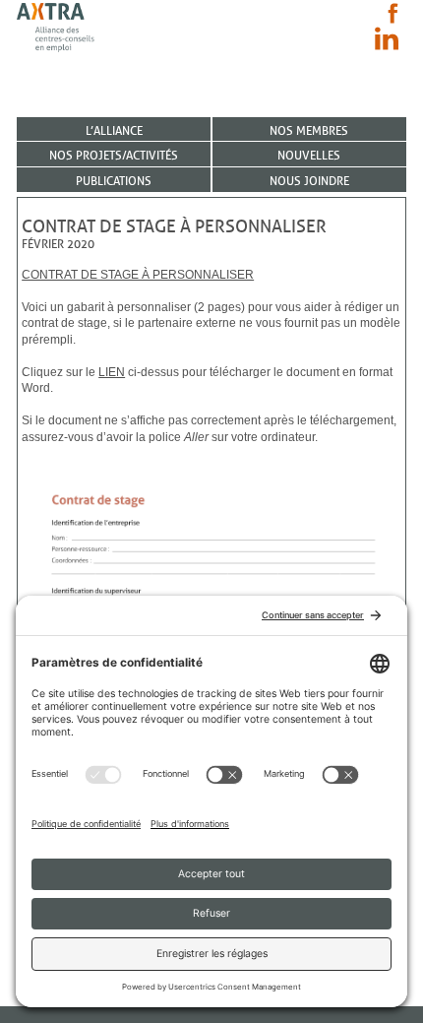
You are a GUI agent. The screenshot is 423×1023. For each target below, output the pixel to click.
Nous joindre (309, 180)
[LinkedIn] (386, 38)
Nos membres (309, 130)
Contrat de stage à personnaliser (138, 275)
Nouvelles (308, 155)
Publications (113, 180)
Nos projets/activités (113, 155)
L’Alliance (114, 130)
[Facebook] (393, 13)
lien (111, 372)
